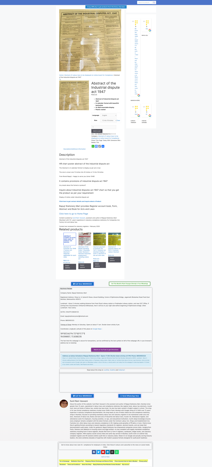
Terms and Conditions (74, 464)
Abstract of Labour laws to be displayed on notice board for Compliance (89, 75)
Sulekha (113, 370)
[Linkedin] (108, 452)
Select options (67, 267)
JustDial (106, 370)
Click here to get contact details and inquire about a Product (80, 201)
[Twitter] (98, 452)
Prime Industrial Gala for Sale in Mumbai (126, 461)
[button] (60, 79)
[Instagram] (112, 452)
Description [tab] (67, 149)
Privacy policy (143, 461)
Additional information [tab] (78, 149)
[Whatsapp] (117, 452)
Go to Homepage (64, 461)
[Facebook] (94, 452)
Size (95, 120)
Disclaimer (63, 464)
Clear (118, 120)
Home (61, 75)
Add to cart (97, 131)
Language (95, 115)
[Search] (154, 2)
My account (125, 464)
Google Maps (97, 329)
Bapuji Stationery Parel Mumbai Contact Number (106, 464)
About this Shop (86, 464)
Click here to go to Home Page (74, 213)
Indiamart (122, 370)
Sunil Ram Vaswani (79, 218)
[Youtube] (103, 452)
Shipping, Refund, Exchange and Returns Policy (99, 461)
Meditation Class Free (77, 461)
